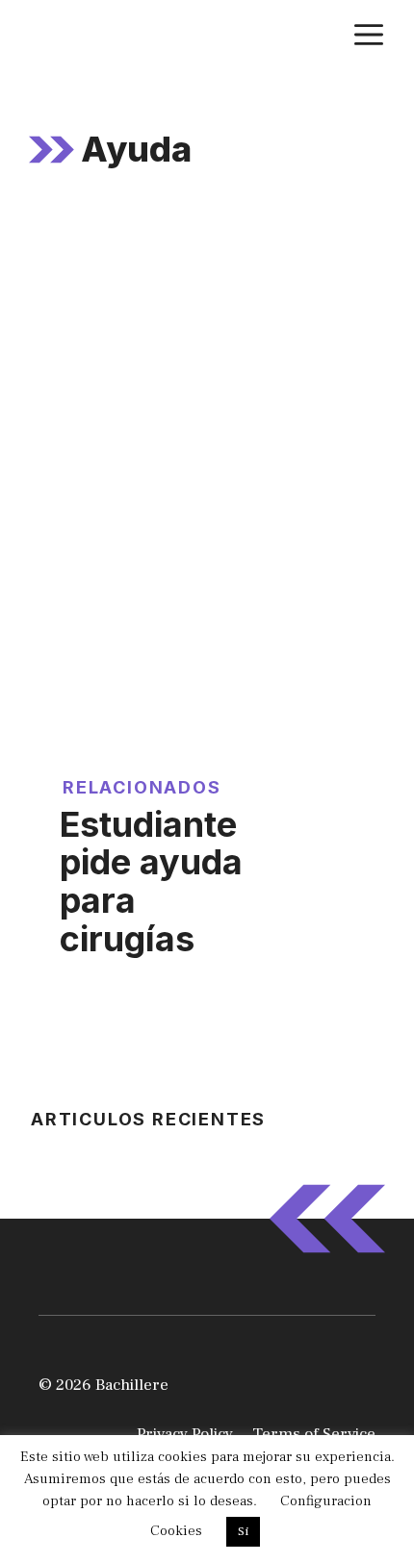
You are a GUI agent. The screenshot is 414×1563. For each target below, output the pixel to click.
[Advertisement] (207, 428)
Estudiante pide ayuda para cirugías (151, 881)
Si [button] (243, 1531)
